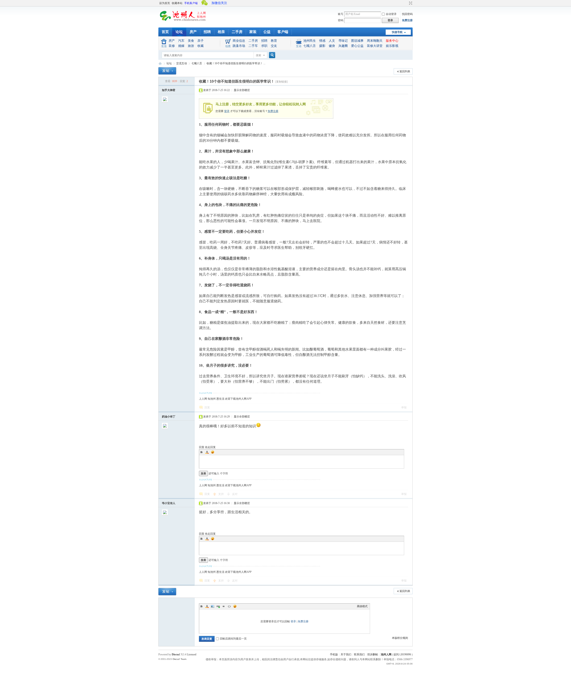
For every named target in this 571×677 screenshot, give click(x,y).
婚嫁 (181, 46)
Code (229, 606)
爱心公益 (357, 46)
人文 (332, 40)
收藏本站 (177, 3)
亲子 (200, 40)
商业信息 (239, 40)
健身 (332, 46)
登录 (227, 111)
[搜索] (271, 55)
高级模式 (362, 606)
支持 (221, 494)
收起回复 (210, 447)
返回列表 (404, 71)
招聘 (207, 32)
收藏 (200, 46)
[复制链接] (281, 81)
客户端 (282, 32)
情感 (322, 40)
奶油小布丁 (168, 416)
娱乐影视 (392, 46)
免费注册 (407, 20)
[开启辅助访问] (406, 3)
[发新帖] (167, 71)
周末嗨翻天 (375, 40)
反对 (235, 494)
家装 (253, 32)
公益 (267, 32)
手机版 (334, 654)
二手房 (237, 32)
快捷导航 (397, 32)
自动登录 (391, 14)
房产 (193, 32)
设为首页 (164, 3)
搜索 (258, 55)
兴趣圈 (343, 46)
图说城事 (357, 40)
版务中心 (392, 40)
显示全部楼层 (242, 90)
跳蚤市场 (239, 46)
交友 (274, 46)
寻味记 (343, 40)
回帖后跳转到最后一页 (233, 638)
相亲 (221, 32)
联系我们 (359, 654)
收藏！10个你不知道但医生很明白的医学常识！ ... (236, 63)
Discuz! (176, 654)
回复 (207, 407)
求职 (264, 46)
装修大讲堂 (375, 46)
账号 (340, 14)
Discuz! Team (179, 659)
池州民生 (309, 40)
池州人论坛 (160, 63)
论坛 (179, 32)
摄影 (322, 46)
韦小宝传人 (168, 503)
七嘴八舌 (309, 46)
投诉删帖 (372, 654)
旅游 (191, 46)
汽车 (181, 40)
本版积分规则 (400, 638)
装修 (172, 46)
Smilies (212, 452)
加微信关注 (219, 3)
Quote (223, 606)
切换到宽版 (410, 3)
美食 (191, 40)
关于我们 (346, 654)
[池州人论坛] (182, 22)
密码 (340, 20)
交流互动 (181, 63)
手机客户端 (191, 3)
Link (218, 606)
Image (212, 606)
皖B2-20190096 (402, 654)
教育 (274, 40)
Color (207, 452)
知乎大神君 (168, 90)
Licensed (191, 654)
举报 (404, 407)
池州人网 (386, 654)
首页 (165, 32)
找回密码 (407, 14)
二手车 (253, 46)
